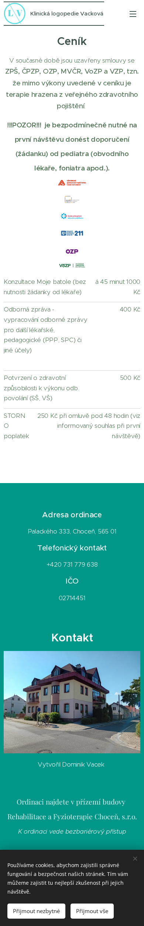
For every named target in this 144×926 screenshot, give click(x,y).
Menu (133, 13)
